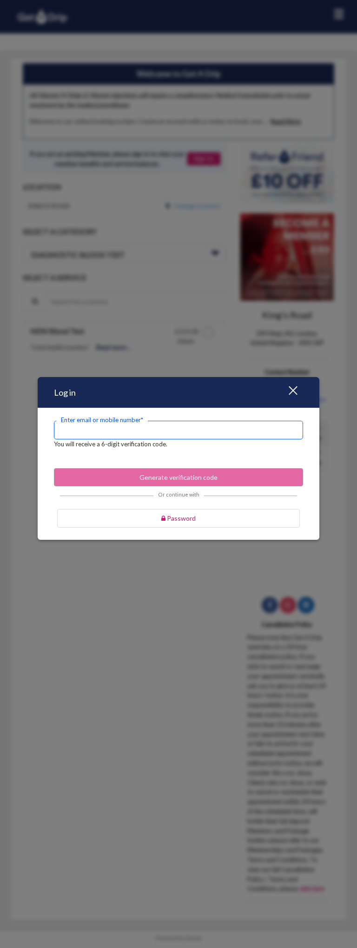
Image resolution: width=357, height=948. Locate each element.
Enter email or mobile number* (102, 420)
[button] (287, 392)
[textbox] (178, 430)
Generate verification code (178, 477)
